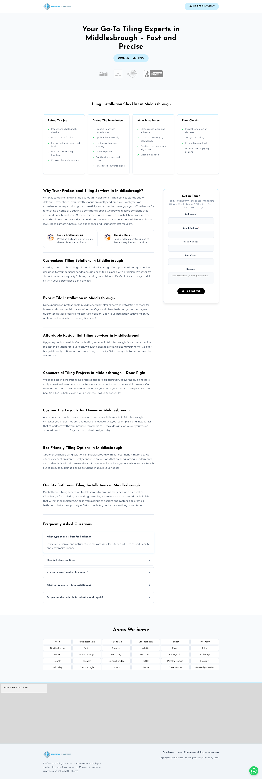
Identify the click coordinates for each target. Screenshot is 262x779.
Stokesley (205, 654)
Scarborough (146, 641)
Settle (146, 661)
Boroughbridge (116, 661)
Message (191, 269)
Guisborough (87, 667)
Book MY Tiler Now (131, 58)
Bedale (57, 661)
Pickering (116, 654)
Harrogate (116, 641)
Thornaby (205, 641)
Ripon (175, 648)
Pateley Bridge (175, 661)
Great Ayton (175, 667)
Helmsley (57, 667)
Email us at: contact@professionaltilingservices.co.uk (191, 752)
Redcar (175, 641)
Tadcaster (87, 661)
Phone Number (191, 242)
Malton (57, 654)
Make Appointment (202, 6)
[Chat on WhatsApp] (253, 770)
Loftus (116, 667)
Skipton (116, 648)
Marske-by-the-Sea (205, 667)
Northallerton (57, 648)
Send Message (191, 291)
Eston (146, 667)
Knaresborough (87, 654)
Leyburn (204, 661)
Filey (204, 648)
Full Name (191, 214)
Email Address (191, 228)
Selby (87, 648)
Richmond (145, 654)
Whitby (146, 648)
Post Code (191, 255)
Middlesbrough (87, 641)
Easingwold (175, 654)
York (57, 641)
